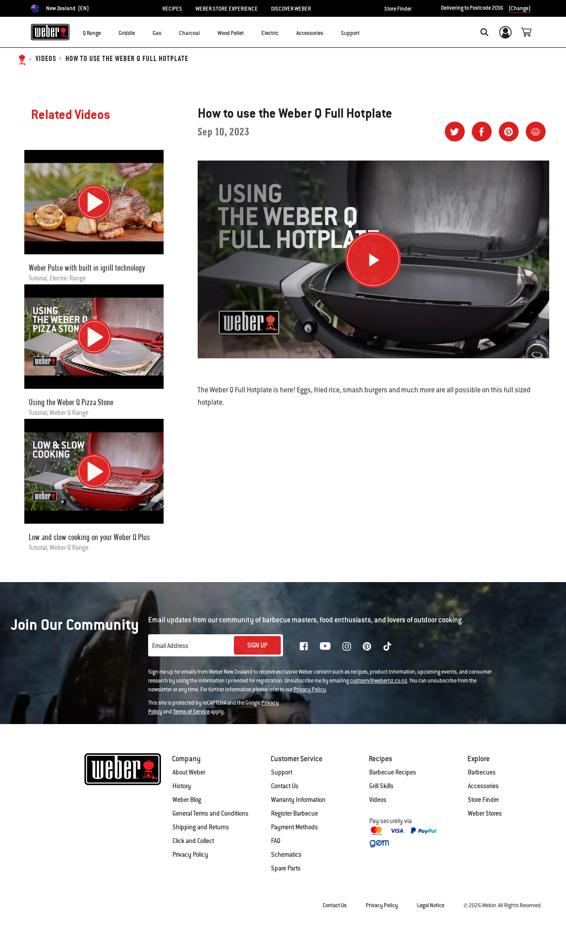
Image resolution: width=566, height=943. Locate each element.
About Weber (188, 772)
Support (281, 772)
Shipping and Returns (200, 827)
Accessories (483, 786)
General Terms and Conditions (210, 813)
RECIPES (172, 8)
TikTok (387, 646)
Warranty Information (298, 800)
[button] (106, 31)
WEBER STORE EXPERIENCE (226, 8)
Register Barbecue (294, 813)
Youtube (325, 646)
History (181, 786)
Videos (377, 800)
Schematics (286, 855)
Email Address (170, 646)
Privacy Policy (310, 689)
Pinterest (367, 646)
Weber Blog (186, 800)
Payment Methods (294, 827)
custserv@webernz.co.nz (378, 680)
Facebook (303, 646)
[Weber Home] (50, 32)
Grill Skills (381, 786)
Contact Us (284, 786)
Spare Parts (286, 868)
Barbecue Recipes (392, 772)
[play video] (94, 202)
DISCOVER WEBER (291, 8)
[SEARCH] (484, 32)
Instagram (346, 646)
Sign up (257, 645)
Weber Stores (485, 813)
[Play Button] (373, 259)
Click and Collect (193, 841)
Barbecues (482, 772)
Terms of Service (191, 711)
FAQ (275, 841)
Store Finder (398, 8)
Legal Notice (430, 905)
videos (45, 59)
